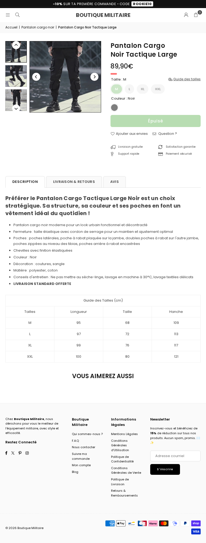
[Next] (94, 77)
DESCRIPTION (25, 181)
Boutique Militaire (103, 15)
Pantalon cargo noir (37, 27)
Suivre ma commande (81, 456)
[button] (196, 15)
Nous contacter (83, 447)
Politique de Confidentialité (122, 459)
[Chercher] (17, 14)
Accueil (11, 27)
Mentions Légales (124, 434)
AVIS (114, 181)
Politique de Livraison (120, 481)
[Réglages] (186, 15)
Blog (75, 472)
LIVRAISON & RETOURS (74, 181)
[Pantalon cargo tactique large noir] (16, 51)
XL (142, 89)
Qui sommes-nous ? (87, 434)
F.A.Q (75, 441)
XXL (158, 89)
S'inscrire (165, 469)
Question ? (167, 133)
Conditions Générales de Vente (126, 470)
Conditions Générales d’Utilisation (120, 445)
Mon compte (81, 465)
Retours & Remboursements (124, 493)
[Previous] (36, 77)
